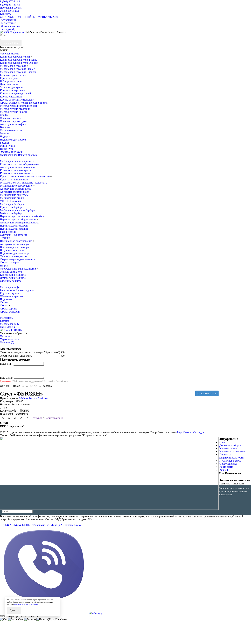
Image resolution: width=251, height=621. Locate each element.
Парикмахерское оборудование (18, 219)
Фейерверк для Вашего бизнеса (18, 154)
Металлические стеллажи (15, 108)
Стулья (4, 305)
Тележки (5, 237)
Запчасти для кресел (12, 87)
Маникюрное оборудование (16, 185)
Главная (223, 469)
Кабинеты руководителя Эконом (19, 62)
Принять (14, 610)
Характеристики (9, 339)
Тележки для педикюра (13, 256)
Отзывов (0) (7, 342)
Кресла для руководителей (15, 93)
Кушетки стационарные (14, 179)
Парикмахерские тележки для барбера (22, 216)
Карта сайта (226, 466)
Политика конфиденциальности (231, 456)
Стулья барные (8, 308)
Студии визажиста (11, 280)
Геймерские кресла (11, 81)
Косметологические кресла (15, 170)
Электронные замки (11, 151)
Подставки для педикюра (15, 253)
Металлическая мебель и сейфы (19, 105)
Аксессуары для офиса (13, 124)
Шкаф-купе (6, 148)
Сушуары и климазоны (13, 234)
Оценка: (5, 385)
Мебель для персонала (13, 65)
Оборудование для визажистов (18, 268)
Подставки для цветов (13, 139)
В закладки (6, 413)
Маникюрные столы (12, 197)
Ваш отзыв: (6, 377)
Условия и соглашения (232, 451)
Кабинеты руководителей (15, 56)
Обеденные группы (11, 296)
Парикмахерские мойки (14, 228)
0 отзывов (36, 418)
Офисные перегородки (13, 121)
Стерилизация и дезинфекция (17, 259)
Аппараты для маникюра (14, 191)
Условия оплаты (228, 448)
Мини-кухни (7, 145)
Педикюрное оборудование (16, 240)
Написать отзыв (53, 418)
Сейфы (4, 115)
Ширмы (4, 265)
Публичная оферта (230, 460)
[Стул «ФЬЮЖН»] (11, 330)
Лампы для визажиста (13, 277)
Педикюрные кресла (12, 250)
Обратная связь (228, 463)
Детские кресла (9, 84)
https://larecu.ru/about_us (190, 432)
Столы (4, 302)
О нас (222, 442)
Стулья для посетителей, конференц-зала (23, 102)
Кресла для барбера (11, 207)
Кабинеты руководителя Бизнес (18, 59)
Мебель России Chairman (33, 398)
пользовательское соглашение (26, 604)
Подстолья (6, 299)
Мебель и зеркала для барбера (17, 210)
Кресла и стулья (9, 78)
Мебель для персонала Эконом (18, 71)
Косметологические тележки (16, 173)
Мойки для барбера (11, 213)
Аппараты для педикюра (14, 244)
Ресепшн (5, 142)
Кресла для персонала (12, 90)
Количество (7, 410)
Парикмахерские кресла (14, 225)
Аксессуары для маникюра (15, 188)
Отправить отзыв (207, 393)
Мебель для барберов (12, 204)
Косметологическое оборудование (20, 164)
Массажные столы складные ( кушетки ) (23, 182)
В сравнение (21, 413)
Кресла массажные (11, 96)
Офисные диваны (10, 118)
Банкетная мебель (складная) (16, 290)
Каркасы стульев (9, 293)
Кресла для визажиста (13, 274)
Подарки (5, 136)
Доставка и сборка (230, 445)
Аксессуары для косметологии (18, 167)
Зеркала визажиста (11, 271)
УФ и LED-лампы (10, 201)
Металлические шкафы (13, 111)
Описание (6, 336)
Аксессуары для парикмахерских (19, 222)
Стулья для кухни (10, 311)
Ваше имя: (6, 363)
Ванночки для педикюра (14, 247)
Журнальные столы (11, 130)
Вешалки (5, 127)
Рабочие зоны (8, 231)
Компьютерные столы (13, 75)
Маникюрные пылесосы (14, 194)
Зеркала (4, 133)
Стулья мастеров (9, 262)
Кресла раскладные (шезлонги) (18, 99)
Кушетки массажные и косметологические (25, 176)
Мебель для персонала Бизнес (17, 68)
